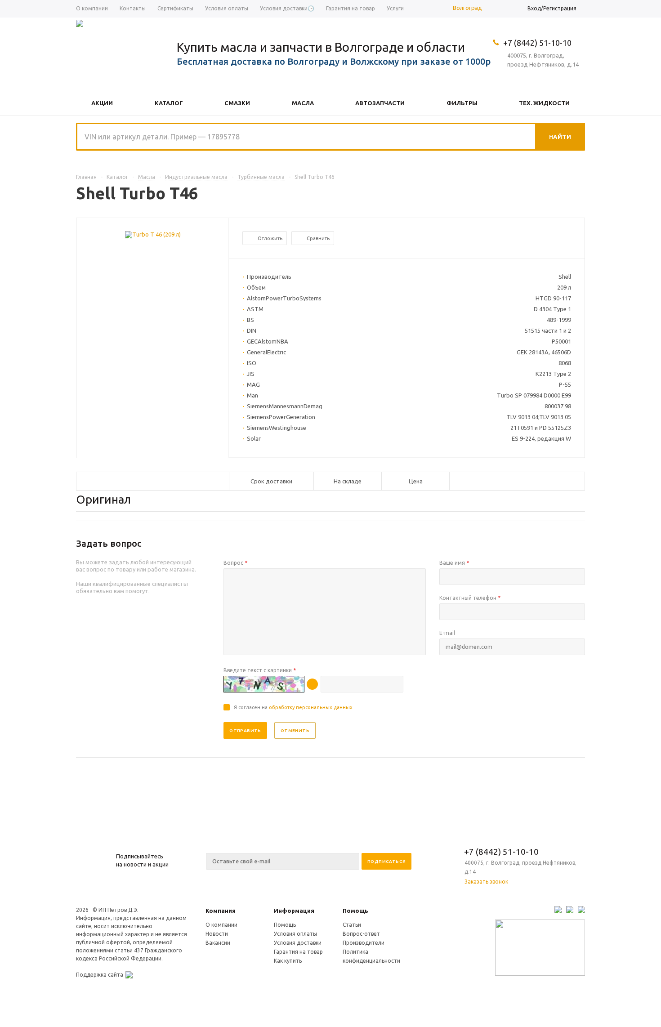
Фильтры (462, 103)
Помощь (355, 910)
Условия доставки (298, 943)
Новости (216, 934)
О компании (221, 925)
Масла (303, 103)
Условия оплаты (295, 934)
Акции (102, 103)
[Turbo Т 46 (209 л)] (153, 234)
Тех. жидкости (544, 103)
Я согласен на (293, 707)
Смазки (237, 103)
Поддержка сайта (99, 975)
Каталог (169, 103)
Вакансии (217, 943)
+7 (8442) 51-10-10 (537, 42)
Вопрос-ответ (361, 934)
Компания (220, 910)
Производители (363, 943)
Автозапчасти (380, 103)
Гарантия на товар (298, 952)
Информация (294, 910)
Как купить (288, 961)
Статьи (352, 925)
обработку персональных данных (311, 707)
